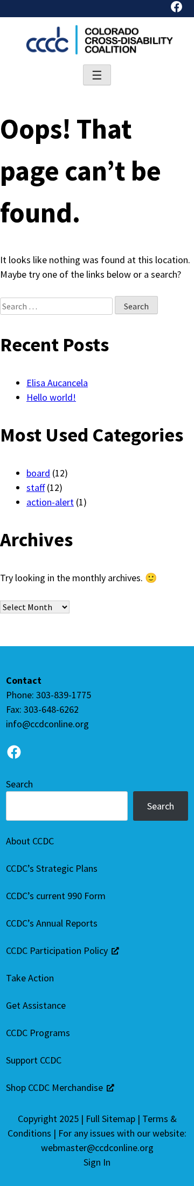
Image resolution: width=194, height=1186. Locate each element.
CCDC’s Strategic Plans (52, 868)
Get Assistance (36, 1005)
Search (19, 784)
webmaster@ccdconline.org (97, 1147)
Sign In (97, 1162)
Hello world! (51, 397)
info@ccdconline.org (47, 724)
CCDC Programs (38, 1032)
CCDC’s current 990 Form (56, 896)
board (38, 473)
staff (35, 487)
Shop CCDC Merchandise (54, 1087)
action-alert (50, 502)
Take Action (30, 978)
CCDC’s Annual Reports (52, 923)
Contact (23, 680)
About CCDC (30, 841)
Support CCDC (33, 1060)
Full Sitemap (110, 1118)
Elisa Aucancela (57, 383)
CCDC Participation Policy (57, 950)
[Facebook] (176, 8)
